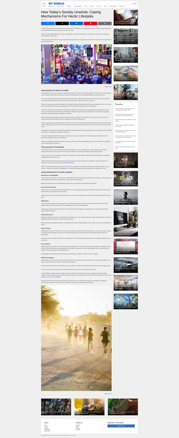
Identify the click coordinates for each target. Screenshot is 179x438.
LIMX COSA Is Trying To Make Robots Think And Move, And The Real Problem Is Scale (125, 200)
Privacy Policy (47, 429)
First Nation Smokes (69, 162)
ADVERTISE (121, 6)
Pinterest (78, 428)
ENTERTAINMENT (78, 6)
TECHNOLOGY (51, 6)
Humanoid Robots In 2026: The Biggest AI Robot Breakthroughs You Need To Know (125, 164)
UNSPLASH (110, 86)
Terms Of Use (47, 431)
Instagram (78, 429)
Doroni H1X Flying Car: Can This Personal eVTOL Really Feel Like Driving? (125, 268)
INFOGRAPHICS (112, 6)
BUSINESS (69, 6)
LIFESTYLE (98, 6)
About (45, 425)
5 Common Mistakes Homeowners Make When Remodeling (123, 286)
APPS (86, 6)
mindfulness (71, 178)
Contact (46, 426)
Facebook (78, 425)
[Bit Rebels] (55, 4)
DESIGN (91, 6)
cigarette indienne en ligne (78, 130)
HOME (44, 6)
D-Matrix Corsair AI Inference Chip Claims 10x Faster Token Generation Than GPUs (125, 250)
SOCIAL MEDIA (60, 6)
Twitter (77, 426)
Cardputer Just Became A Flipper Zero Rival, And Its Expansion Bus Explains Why (121, 412)
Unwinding (43, 151)
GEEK (105, 6)
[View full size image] (76, 64)
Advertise (46, 428)
